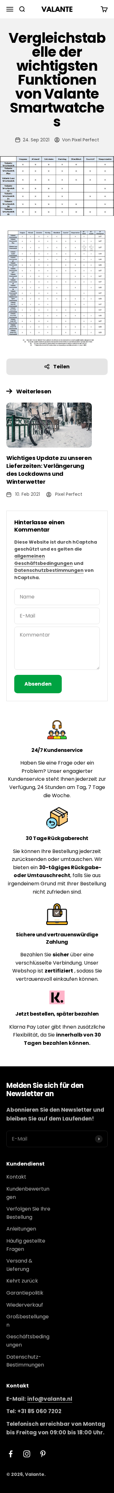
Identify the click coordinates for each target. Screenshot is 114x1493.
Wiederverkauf (24, 1305)
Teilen (61, 366)
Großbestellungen (27, 1320)
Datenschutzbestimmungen (49, 570)
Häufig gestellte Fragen (25, 1245)
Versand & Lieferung (19, 1265)
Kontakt (16, 1176)
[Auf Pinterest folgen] (43, 1454)
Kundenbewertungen (27, 1193)
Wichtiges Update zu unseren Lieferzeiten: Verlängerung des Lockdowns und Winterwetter (49, 470)
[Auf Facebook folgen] (10, 1454)
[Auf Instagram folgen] (26, 1454)
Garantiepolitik (24, 1292)
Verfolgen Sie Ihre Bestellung (28, 1213)
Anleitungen (21, 1228)
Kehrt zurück (22, 1280)
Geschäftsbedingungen (27, 1340)
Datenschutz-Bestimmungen (25, 1361)
